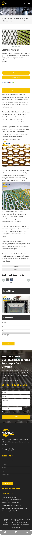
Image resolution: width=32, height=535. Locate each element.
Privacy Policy (14, 525)
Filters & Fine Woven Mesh (7, 283)
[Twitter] (6, 449)
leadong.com (16, 527)
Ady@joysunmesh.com (14, 505)
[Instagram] (12, 449)
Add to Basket (16, 77)
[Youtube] (9, 449)
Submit (8, 344)
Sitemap (6, 525)
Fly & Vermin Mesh (11, 283)
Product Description (11, 90)
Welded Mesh (16, 283)
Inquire (17, 73)
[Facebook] (3, 449)
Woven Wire (21, 283)
